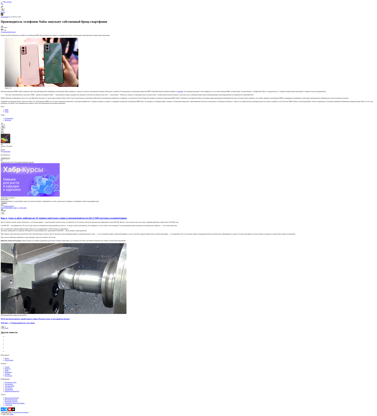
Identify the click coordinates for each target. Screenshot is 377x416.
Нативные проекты (11, 401)
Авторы (7, 374)
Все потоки (8, 2)
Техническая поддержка (20, 412)
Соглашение (9, 389)
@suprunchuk (6, 151)
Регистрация (9, 360)
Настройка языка (7, 412)
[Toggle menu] (1, 2)
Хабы (6, 370)
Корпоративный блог (12, 398)
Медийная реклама (11, 399)
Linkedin (180, 91)
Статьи (7, 367)
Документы (8, 388)
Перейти (4, 203)
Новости (8, 368)
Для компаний (9, 386)
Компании (8, 372)
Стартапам (8, 405)
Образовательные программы (15, 403)
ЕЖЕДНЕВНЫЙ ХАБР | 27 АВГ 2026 (13, 208)
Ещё (6, 328)
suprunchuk (4, 17)
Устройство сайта (10, 382)
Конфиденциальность (12, 391)
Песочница (8, 376)
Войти (7, 358)
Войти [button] (3, 12)
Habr (11, 414)
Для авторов (9, 384)
